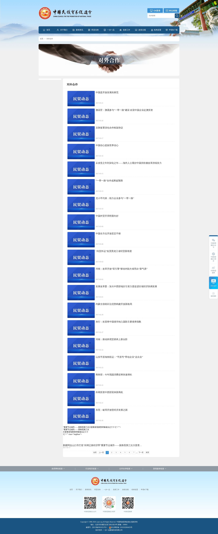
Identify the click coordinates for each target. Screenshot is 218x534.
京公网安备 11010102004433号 (121, 527)
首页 (48, 30)
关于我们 (63, 30)
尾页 (147, 452)
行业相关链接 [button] (90, 469)
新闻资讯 (79, 30)
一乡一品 (110, 30)
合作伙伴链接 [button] (124, 469)
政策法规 (142, 30)
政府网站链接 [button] (57, 469)
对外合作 (50, 39)
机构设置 (157, 30)
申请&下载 (173, 30)
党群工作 (126, 30)
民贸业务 (95, 30)
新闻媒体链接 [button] (158, 469)
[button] (62, 30)
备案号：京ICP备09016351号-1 (96, 527)
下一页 (141, 452)
